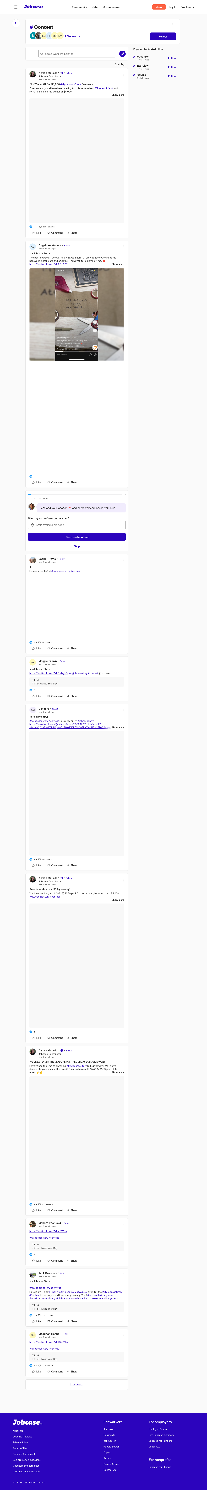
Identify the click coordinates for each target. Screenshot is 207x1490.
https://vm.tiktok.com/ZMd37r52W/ (48, 264)
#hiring (51, 1298)
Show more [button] (118, 94)
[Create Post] (122, 54)
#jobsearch (93, 1295)
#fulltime (60, 1298)
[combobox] (77, 525)
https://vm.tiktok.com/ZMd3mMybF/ (48, 673)
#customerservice (93, 1298)
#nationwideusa (74, 1298)
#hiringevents (111, 1298)
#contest (76, 571)
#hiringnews (106, 1295)
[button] (16, 7)
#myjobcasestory (60, 571)
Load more (76, 1384)
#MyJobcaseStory (70, 84)
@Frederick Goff (104, 88)
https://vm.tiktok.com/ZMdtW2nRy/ (68, 1292)
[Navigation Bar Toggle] (16, 7)
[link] (36, 232)
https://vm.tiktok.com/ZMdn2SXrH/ (48, 1231)
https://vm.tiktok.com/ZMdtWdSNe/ (48, 1342)
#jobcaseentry (86, 721)
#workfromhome (38, 1298)
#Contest (34, 1295)
